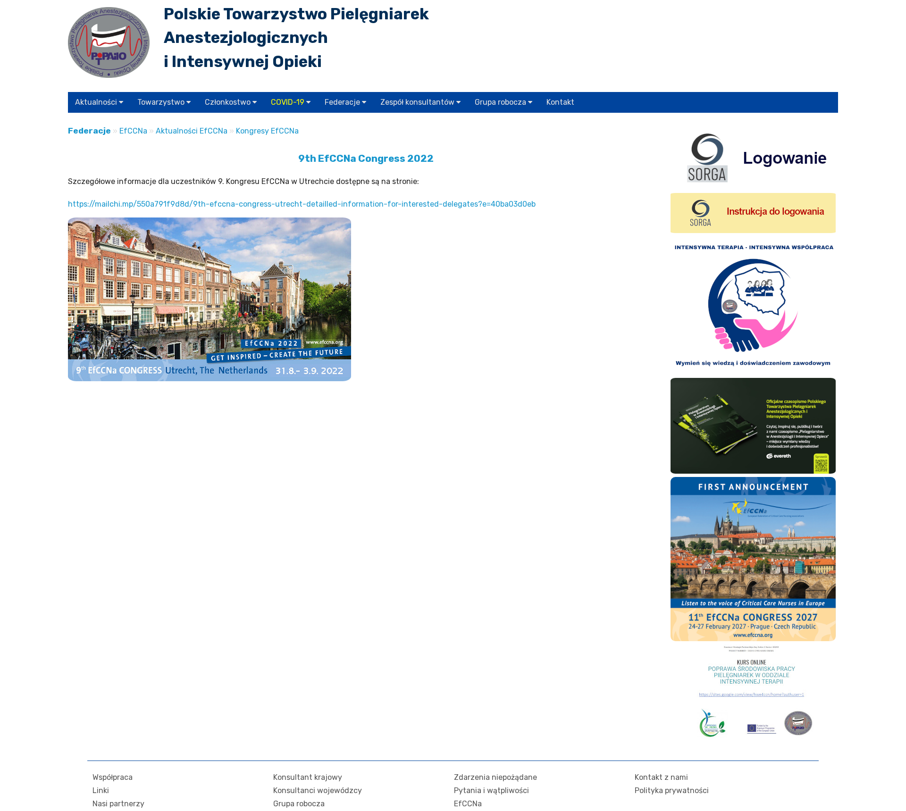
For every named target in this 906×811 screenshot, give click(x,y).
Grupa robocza (501, 102)
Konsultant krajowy (307, 777)
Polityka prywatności (672, 790)
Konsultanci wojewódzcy (317, 790)
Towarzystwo (161, 102)
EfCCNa (133, 130)
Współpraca (112, 777)
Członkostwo (228, 102)
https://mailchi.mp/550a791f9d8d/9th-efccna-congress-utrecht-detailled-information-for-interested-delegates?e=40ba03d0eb (302, 204)
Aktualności (97, 102)
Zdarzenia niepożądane (495, 777)
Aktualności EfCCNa (191, 130)
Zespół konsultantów (418, 102)
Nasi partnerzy (118, 803)
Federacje (343, 102)
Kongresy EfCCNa (267, 130)
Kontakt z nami (661, 777)
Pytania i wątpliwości (491, 790)
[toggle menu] (121, 102)
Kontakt (560, 102)
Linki (100, 790)
